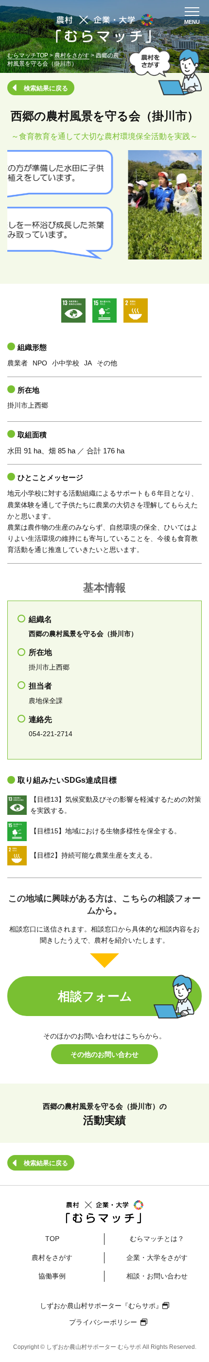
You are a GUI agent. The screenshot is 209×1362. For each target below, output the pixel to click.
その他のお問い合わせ (104, 1054)
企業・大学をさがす (157, 1257)
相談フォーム (95, 996)
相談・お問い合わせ (157, 1276)
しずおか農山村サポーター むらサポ (93, 1347)
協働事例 (52, 1276)
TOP (52, 1238)
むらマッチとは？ (157, 1238)
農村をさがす (52, 1257)
